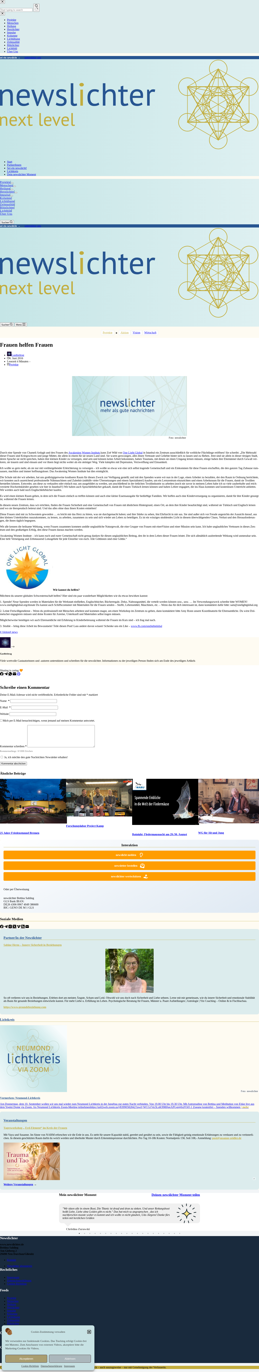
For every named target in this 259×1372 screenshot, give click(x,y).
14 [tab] (148, 1243)
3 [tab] (90, 1243)
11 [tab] (132, 1243)
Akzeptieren (26, 1358)
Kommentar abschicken (13, 763)
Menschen (6, 185)
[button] (89, 1332)
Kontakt (11, 1269)
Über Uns (6, 213)
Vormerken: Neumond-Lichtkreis (20, 1097)
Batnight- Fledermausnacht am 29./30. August (159, 834)
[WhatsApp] (10, 674)
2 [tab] (84, 1243)
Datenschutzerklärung (51, 1366)
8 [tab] (116, 1243)
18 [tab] (169, 1243)
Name (5, 700)
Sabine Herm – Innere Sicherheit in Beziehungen (33, 944)
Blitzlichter (7, 207)
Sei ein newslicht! (17, 168)
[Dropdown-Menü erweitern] (12, 183)
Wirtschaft (150, 332)
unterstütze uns (32, 57)
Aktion (125, 332)
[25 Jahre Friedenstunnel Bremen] (30, 801)
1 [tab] (79, 1243)
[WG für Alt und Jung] (228, 801)
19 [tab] (174, 1243)
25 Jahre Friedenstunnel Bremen (19, 832)
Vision (136, 332)
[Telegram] (6, 674)
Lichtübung (7, 201)
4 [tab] (95, 1243)
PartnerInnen (14, 164)
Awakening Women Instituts (84, 452)
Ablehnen (70, 1358)
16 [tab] (158, 1243)
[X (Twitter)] (15, 927)
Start (9, 161)
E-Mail (5, 707)
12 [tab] (137, 1243)
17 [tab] (164, 1243)
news (14, 632)
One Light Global (133, 452)
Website (4, 713)
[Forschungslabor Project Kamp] (96, 798)
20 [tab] (179, 1243)
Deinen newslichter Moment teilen (176, 1195)
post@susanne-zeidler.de (226, 1138)
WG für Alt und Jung (211, 832)
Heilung (5, 188)
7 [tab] (111, 1243)
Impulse (5, 194)
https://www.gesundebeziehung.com (25, 1007)
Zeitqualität (7, 204)
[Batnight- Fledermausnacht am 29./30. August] (162, 802)
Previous (56, 1220)
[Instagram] (10, 927)
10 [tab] (127, 1243)
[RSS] (23, 927)
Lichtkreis (12, 171)
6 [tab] (105, 1243)
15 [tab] (153, 1243)
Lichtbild (6, 210)
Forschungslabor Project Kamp (85, 825)
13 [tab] (142, 1243)
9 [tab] (121, 1243)
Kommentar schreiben (13, 746)
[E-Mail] (15, 674)
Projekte (5, 182)
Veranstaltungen (15, 1120)
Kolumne (6, 198)
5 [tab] (100, 1243)
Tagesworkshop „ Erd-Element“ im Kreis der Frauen (35, 1127)
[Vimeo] (19, 927)
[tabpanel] (129, 1220)
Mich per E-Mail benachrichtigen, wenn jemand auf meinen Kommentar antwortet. (49, 720)
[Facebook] (2, 674)
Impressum (69, 1366)
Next (202, 1220)
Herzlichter (7, 191)
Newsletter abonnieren (19, 1275)
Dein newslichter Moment (21, 174)
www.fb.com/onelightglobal (146, 626)
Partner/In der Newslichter (23, 938)
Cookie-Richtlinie (30, 1366)
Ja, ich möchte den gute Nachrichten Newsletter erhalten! (36, 757)
